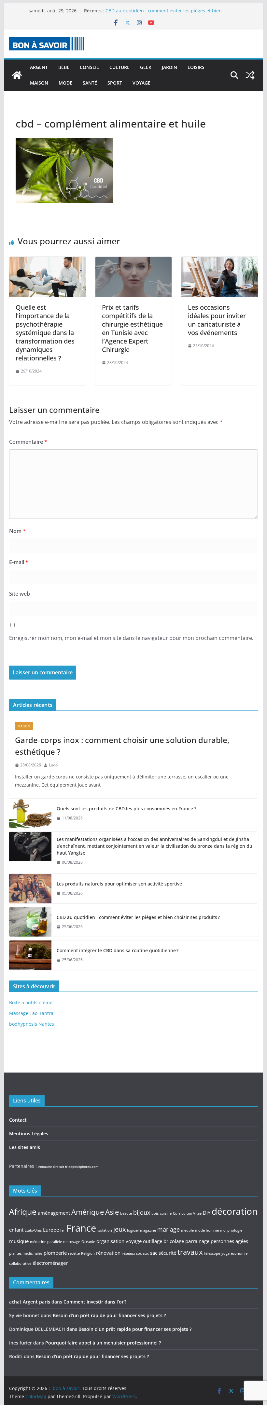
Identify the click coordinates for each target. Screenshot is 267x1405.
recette (74, 1253)
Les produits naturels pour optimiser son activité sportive (119, 884)
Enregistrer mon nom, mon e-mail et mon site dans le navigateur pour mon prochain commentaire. (131, 638)
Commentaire (28, 441)
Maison (39, 83)
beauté (126, 1213)
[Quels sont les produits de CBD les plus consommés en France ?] (30, 813)
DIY (206, 1212)
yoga (225, 1253)
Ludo (53, 765)
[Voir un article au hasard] (250, 75)
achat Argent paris (29, 1302)
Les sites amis (24, 1147)
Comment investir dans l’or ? (94, 1302)
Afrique (22, 1211)
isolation (104, 1230)
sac (153, 1253)
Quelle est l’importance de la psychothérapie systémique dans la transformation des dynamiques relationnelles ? (45, 332)
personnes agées (229, 1241)
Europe (51, 1229)
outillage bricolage (163, 1241)
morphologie (231, 1230)
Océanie (88, 1241)
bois (155, 1213)
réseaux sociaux (135, 1253)
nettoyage (71, 1241)
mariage (168, 1229)
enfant (16, 1229)
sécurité (167, 1253)
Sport (114, 83)
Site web (19, 593)
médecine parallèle (46, 1241)
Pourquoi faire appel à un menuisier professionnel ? (103, 1343)
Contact (18, 1120)
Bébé (63, 67)
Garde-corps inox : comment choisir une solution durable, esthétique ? (122, 746)
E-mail (18, 562)
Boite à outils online (30, 1002)
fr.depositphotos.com (81, 1166)
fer (62, 1230)
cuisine (166, 1213)
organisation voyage (119, 1241)
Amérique (87, 1212)
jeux (119, 1229)
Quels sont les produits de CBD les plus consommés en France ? (126, 808)
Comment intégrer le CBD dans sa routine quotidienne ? (117, 950)
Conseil (89, 67)
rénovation (108, 1253)
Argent (39, 67)
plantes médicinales (25, 1253)
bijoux (141, 1212)
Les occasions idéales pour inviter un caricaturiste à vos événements (217, 320)
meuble (187, 1230)
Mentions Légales (28, 1133)
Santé (90, 83)
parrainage (197, 1241)
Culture (119, 67)
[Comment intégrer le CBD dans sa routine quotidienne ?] (30, 955)
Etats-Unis (33, 1230)
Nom (17, 530)
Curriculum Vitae (187, 1213)
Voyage (141, 83)
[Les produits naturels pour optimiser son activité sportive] (30, 888)
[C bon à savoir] (17, 75)
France (81, 1228)
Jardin (169, 67)
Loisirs (196, 67)
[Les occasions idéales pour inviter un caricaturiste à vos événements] (219, 261)
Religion (88, 1253)
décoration (235, 1211)
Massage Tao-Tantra (31, 1013)
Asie (112, 1212)
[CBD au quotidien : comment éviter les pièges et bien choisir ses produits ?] (30, 922)
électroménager (50, 1263)
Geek (145, 67)
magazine (148, 1230)
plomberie (55, 1253)
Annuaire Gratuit (51, 1166)
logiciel (133, 1230)
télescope (212, 1253)
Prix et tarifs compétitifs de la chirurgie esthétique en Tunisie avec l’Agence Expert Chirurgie (132, 328)
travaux (190, 1252)
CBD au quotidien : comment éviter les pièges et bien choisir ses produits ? (138, 917)
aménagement (54, 1212)
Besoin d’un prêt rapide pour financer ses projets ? (109, 1315)
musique (19, 1241)
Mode (65, 83)
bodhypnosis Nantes (31, 1024)
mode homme (207, 1230)
